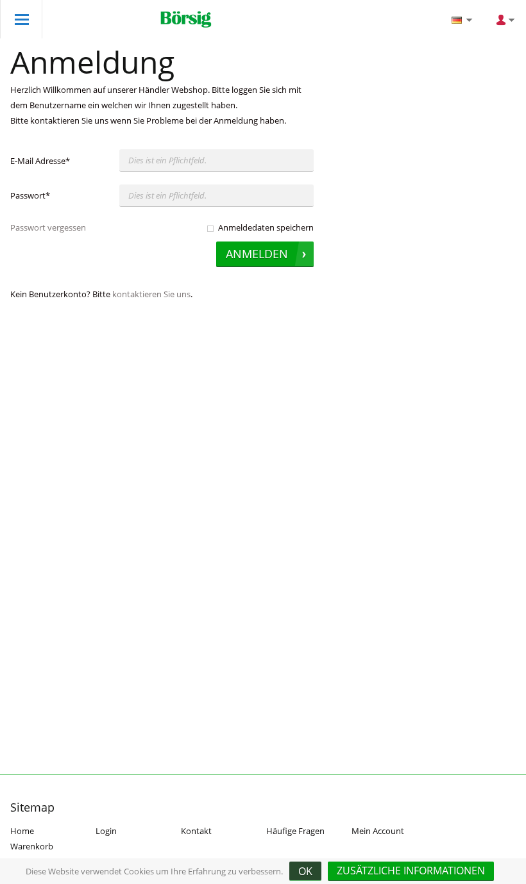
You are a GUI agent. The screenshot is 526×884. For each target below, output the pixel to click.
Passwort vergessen (48, 227)
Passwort (30, 195)
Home (22, 831)
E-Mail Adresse (40, 161)
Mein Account (378, 831)
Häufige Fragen (295, 831)
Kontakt (196, 831)
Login (106, 831)
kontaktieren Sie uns (151, 294)
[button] (411, 871)
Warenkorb (31, 846)
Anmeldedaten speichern (266, 227)
